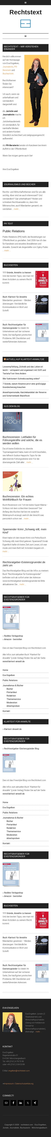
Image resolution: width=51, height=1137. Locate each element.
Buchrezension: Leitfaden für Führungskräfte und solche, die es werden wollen (22, 440)
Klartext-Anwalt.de (13, 729)
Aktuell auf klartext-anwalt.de (25, 359)
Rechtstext (25, 12)
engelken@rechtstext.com (19, 1071)
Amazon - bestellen (13, 639)
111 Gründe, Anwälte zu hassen (17, 272)
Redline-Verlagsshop (13, 636)
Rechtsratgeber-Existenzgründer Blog (21, 748)
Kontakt (6, 711)
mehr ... (17, 209)
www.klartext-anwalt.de (14, 661)
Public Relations (14, 231)
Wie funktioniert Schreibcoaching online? (21, 378)
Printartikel (12, 692)
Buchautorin (8, 73)
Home (5, 670)
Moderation (12, 702)
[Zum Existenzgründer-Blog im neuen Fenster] (9, 771)
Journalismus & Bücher (13, 685)
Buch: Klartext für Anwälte (15, 297)
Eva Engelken (9, 675)
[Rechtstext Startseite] (25, 27)
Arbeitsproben (13, 706)
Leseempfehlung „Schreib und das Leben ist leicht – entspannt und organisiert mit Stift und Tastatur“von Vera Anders (24, 370)
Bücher (10, 689)
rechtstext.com (27, 1125)
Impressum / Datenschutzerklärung (18, 1084)
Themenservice (14, 699)
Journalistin (8, 66)
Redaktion (11, 695)
